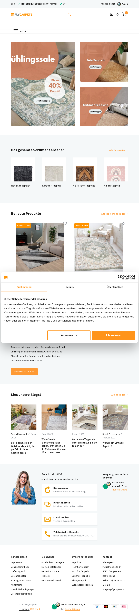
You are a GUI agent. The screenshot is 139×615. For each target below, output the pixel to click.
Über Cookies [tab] (115, 287)
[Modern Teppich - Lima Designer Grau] (40, 247)
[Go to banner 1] (43, 84)
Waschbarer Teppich (82, 584)
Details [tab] (69, 287)
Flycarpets (24, 608)
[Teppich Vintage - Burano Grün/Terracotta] (98, 247)
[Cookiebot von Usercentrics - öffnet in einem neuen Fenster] (120, 277)
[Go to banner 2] (104, 62)
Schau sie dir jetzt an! (24, 371)
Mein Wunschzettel (51, 580)
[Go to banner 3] (104, 106)
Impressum (16, 562)
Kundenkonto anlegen (53, 562)
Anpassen (67, 335)
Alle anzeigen (118, 394)
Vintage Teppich (80, 580)
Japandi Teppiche (81, 575)
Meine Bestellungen (52, 566)
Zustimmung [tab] (24, 287)
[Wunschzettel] (117, 14)
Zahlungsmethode (20, 566)
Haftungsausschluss (21, 580)
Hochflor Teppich (80, 566)
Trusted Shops (119, 489)
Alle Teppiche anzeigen (113, 213)
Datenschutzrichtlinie (21, 593)
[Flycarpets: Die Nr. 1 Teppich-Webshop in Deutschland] (21, 14)
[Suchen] (69, 14)
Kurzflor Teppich (80, 571)
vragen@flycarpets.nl (113, 589)
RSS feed (35, 608)
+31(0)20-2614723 (116, 580)
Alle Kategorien (117, 150)
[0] (123, 14)
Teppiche (76, 562)
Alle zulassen (113, 335)
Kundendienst (108, 3)
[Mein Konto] (111, 14)
